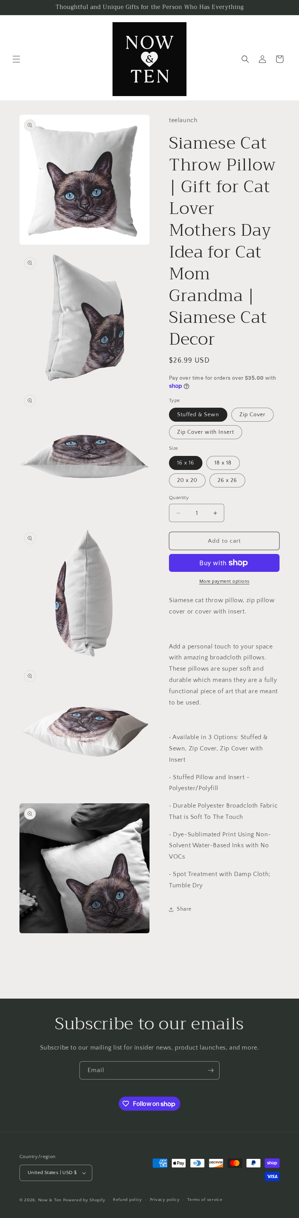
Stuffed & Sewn (198, 415)
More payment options (224, 581)
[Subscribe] (210, 1070)
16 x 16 (185, 463)
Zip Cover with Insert (205, 432)
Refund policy (127, 1199)
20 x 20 (187, 480)
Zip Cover (252, 415)
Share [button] (184, 909)
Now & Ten (50, 1200)
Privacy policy (165, 1199)
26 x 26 (227, 480)
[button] (16, 59)
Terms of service (204, 1199)
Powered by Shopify (84, 1200)
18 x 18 (223, 463)
